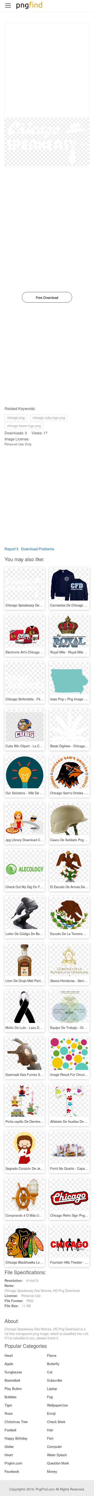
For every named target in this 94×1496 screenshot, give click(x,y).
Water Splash (57, 1454)
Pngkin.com (13, 1463)
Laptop (52, 1388)
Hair (50, 1429)
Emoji (51, 1413)
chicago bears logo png (24, 425)
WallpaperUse (57, 1405)
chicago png (16, 417)
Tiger (8, 1405)
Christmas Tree (16, 1421)
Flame (51, 1355)
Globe (9, 1446)
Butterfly (53, 1363)
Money (52, 1471)
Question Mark (58, 1463)
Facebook (12, 1471)
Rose (9, 1413)
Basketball (12, 1380)
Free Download (47, 297)
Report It (11, 549)
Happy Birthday (16, 1438)
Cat (49, 1371)
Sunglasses (13, 1371)
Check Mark (56, 1421)
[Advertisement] (47, 70)
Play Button (13, 1388)
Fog (50, 1396)
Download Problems (37, 549)
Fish (50, 1438)
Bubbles (11, 1396)
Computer (54, 1446)
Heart (9, 1355)
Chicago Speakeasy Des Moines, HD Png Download (43, 605)
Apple (9, 1363)
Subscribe (54, 1380)
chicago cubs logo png (49, 417)
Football (10, 1429)
